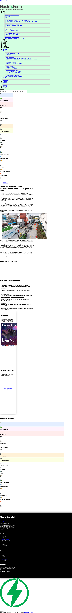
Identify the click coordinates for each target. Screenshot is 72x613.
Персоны (4, 45)
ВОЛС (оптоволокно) (9, 19)
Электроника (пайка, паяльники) (12, 37)
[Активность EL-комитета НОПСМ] (21, 269)
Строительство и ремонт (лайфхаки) (13, 33)
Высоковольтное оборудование (12, 24)
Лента (4, 39)
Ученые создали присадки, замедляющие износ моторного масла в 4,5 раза (16, 305)
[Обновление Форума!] (13, 269)
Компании (5, 46)
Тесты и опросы (6, 47)
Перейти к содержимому (5, 0)
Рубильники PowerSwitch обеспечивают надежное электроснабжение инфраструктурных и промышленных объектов (16, 287)
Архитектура (8, 16)
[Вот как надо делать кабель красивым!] (30, 269)
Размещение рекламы (28, 612)
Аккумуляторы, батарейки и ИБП (12, 15)
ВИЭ (6, 17)
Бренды (4, 44)
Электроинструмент (9, 35)
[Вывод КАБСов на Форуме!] (4, 269)
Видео (4, 40)
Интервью (5, 41)
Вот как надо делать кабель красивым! (29, 276)
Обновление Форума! (12, 276)
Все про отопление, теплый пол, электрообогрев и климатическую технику (21, 21)
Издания (4, 43)
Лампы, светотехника (10, 29)
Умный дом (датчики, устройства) (12, 34)
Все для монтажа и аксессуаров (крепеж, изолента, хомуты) (18, 20)
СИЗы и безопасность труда (11, 31)
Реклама (4, 42)
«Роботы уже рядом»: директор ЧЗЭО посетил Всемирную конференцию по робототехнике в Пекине (16, 296)
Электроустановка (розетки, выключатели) (14, 38)
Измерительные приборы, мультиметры (13, 25)
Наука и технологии (3, 303)
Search (2, 89)
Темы (4, 12)
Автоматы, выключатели (10, 13)
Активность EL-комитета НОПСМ (21, 276)
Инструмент (8, 26)
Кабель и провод (8, 28)
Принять (1, 611)
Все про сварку (8, 22)
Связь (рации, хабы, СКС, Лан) (11, 30)
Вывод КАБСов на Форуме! (3, 276)
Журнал (4, 11)
